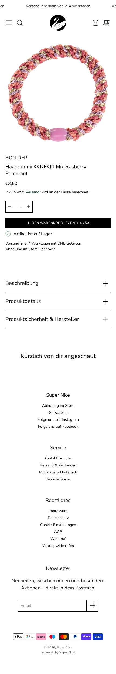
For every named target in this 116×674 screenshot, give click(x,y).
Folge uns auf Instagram (58, 419)
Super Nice (64, 647)
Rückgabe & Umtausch (58, 472)
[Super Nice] (58, 23)
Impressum (58, 510)
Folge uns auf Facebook (58, 426)
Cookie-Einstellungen (58, 524)
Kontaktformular (58, 458)
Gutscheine (58, 412)
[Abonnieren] (92, 606)
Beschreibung (22, 283)
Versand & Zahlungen (58, 465)
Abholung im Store (58, 405)
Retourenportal (58, 479)
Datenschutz (58, 517)
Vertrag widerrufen (58, 545)
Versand (32, 192)
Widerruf (58, 538)
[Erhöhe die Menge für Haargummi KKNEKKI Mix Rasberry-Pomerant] (29, 207)
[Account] (95, 23)
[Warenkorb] (106, 23)
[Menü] (8, 22)
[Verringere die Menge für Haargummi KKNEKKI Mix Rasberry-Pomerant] (9, 207)
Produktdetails (23, 301)
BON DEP (16, 157)
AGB (58, 531)
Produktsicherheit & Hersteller (42, 319)
